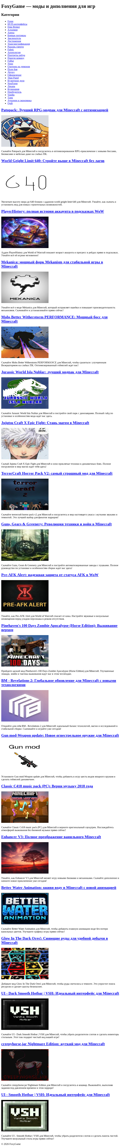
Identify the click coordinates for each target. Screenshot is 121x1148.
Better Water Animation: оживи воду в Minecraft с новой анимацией (58, 888)
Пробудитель (14, 92)
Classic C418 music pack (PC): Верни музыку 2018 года (47, 786)
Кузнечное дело (16, 80)
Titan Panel (13, 78)
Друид (11, 72)
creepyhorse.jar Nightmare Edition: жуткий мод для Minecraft (53, 1044)
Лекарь (11, 86)
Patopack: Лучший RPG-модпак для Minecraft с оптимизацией (54, 110)
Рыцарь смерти (16, 46)
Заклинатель (14, 38)
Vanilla (11, 94)
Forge (10, 21)
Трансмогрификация (19, 44)
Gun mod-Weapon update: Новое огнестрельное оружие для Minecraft (60, 735)
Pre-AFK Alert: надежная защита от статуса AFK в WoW (49, 575)
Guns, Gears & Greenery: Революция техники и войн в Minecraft (56, 524)
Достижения (14, 41)
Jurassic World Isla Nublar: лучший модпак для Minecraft (50, 372)
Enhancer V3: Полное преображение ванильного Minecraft (51, 837)
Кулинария (13, 89)
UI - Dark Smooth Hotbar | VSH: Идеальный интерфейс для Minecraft (60, 993)
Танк (10, 97)
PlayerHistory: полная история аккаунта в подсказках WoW (52, 211)
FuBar (11, 61)
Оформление (14, 75)
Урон (10, 63)
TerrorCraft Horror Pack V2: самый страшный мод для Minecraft (56, 473)
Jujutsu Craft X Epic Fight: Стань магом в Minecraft (45, 423)
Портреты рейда (16, 55)
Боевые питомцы (17, 35)
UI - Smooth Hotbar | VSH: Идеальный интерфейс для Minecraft (55, 1095)
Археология (14, 52)
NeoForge (13, 83)
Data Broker (14, 27)
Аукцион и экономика (20, 100)
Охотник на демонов (19, 66)
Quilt (10, 103)
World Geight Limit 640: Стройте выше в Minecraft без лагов (52, 161)
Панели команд (16, 58)
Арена (11, 32)
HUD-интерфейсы (17, 24)
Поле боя (12, 69)
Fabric (11, 49)
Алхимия (12, 29)
